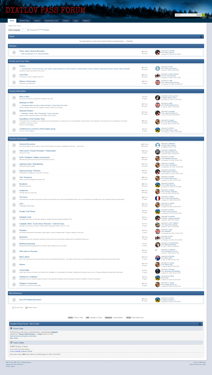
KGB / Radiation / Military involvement (34, 157)
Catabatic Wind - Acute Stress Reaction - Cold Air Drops (41, 224)
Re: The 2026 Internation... (170, 122)
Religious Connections (28, 283)
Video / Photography (40, 113)
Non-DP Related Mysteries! (30, 300)
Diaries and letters (45, 105)
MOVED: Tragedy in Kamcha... (171, 218)
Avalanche (23, 190)
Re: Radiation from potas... (170, 158)
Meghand (172, 143)
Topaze (171, 196)
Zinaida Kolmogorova (59, 69)
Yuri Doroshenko (26, 69)
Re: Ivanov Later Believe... (170, 165)
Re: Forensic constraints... (170, 191)
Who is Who (24, 97)
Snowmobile (24, 270)
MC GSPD (165, 278)
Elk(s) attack (24, 257)
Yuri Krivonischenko (38, 69)
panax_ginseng (173, 74)
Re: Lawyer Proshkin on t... (170, 113)
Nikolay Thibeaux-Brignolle (122, 69)
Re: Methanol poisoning (169, 244)
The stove (23, 197)
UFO (21, 204)
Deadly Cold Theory (27, 211)
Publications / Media (27, 113)
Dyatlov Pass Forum (14, 25)
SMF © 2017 (17, 362)
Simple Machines (26, 362)
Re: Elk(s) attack (167, 258)
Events (49, 113)
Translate (46, 30)
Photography (25, 105)
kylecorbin (172, 170)
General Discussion (27, 144)
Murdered (23, 184)
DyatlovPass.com (51, 21)
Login (76, 21)
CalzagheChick (173, 243)
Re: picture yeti (166, 205)
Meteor (22, 264)
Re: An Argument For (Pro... (170, 251)
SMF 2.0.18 (9, 362)
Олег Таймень (30, 125)
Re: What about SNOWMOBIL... (171, 271)
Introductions (29, 54)
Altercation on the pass (28, 251)
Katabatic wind (25, 217)
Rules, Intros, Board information (32, 51)
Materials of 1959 (26, 103)
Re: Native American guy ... (170, 178)
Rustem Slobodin (71, 69)
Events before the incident (59, 105)
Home (12, 21)
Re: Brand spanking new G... (170, 105)
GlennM (29, 351)
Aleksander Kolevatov (106, 69)
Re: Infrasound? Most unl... (170, 152)
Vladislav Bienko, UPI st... (170, 97)
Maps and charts (35, 105)
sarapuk (171, 120)
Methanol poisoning (27, 244)
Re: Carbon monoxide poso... (171, 198)
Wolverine (23, 237)
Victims (22, 66)
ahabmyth (172, 249)
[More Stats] (14, 338)
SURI (170, 66)
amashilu (172, 50)
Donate (65, 21)
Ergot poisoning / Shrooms (30, 171)
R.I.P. (35, 54)
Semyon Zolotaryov (94, 69)
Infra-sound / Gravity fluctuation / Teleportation (37, 151)
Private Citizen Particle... (169, 145)
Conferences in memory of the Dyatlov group (37, 129)
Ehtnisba (171, 269)
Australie (171, 256)
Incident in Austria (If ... (169, 300)
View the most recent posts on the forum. (23, 336)
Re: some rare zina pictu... (170, 68)
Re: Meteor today (167, 264)
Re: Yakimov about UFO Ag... (171, 82)
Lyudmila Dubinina (82, 69)
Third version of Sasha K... (170, 211)
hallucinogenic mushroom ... (170, 171)
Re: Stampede (166, 231)
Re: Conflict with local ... (169, 185)
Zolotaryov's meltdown (28, 277)
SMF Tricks (202, 362)
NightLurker (172, 150)
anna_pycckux (173, 96)
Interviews (55, 113)
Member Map (24, 21)
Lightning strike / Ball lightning (31, 164)
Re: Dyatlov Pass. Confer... (170, 130)
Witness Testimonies (27, 81)
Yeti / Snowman (25, 177)
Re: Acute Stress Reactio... (170, 225)
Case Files (23, 75)
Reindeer (23, 230)
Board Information (43, 54)
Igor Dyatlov (48, 69)
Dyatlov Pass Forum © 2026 (197, 364)
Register (86, 21)
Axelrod (171, 128)
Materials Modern (26, 111)
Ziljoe (170, 80)
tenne (171, 236)
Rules (23, 54)
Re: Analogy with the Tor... (170, 284)
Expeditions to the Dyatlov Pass (32, 119)
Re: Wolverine (166, 238)
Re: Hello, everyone (168, 52)
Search (37, 21)
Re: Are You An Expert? (169, 76)
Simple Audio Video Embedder (14, 364)
